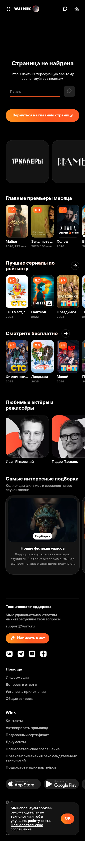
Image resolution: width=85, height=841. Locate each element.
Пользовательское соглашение (27, 827)
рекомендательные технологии (27, 814)
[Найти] (65, 9)
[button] (9, 9)
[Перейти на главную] (37, 9)
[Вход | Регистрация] (76, 9)
